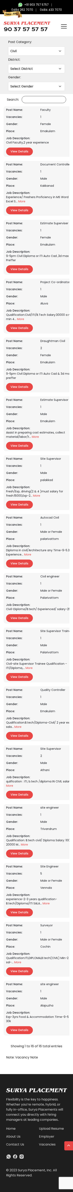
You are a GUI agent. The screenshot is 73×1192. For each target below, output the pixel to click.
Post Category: (20, 42)
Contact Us (15, 1144)
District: (14, 59)
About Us (13, 1136)
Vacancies (47, 1144)
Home (11, 1128)
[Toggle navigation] (63, 26)
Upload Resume (51, 1128)
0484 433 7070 (51, 10)
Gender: (14, 77)
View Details (19, 151)
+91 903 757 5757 (36, 5)
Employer (46, 1136)
